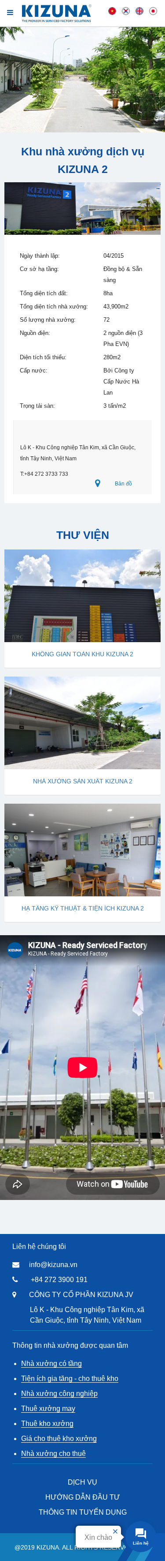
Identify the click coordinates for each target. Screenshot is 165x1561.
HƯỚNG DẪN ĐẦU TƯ (82, 1497)
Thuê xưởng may (48, 1408)
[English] (139, 10)
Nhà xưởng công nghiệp (59, 1393)
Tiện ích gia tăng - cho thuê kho (69, 1378)
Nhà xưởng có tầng (51, 1363)
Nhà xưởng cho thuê (53, 1453)
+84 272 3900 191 (59, 1279)
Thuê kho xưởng (47, 1423)
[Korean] (126, 10)
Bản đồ (123, 484)
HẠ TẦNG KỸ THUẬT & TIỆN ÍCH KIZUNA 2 (83, 908)
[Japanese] (153, 10)
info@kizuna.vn (53, 1264)
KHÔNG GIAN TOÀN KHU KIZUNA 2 (82, 654)
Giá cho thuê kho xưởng (59, 1438)
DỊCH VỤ (82, 1482)
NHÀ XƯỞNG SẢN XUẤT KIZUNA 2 (82, 781)
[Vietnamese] (112, 10)
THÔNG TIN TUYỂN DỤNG (83, 1512)
